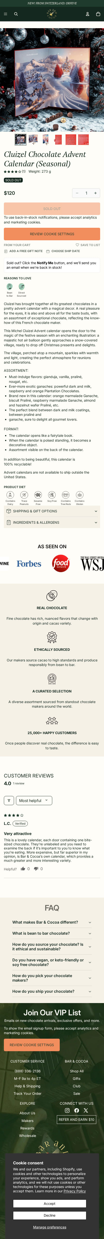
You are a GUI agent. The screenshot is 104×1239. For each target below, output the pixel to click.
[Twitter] (86, 1110)
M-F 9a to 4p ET (27, 1078)
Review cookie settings (52, 234)
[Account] (87, 14)
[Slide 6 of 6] (83, 139)
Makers (28, 1120)
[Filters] (9, 800)
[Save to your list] (77, 245)
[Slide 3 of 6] (45, 139)
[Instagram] (67, 1110)
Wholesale (27, 1136)
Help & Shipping (27, 1086)
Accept (49, 1203)
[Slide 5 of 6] (71, 139)
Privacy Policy (75, 1191)
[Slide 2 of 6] (33, 139)
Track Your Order (27, 1093)
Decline (49, 1215)
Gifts (77, 1078)
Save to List (90, 245)
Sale (76, 1093)
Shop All (76, 1071)
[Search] (16, 14)
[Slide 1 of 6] (20, 139)
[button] (13, 171)
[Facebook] (77, 1110)
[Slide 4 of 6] (58, 139)
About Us (27, 1113)
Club (77, 1086)
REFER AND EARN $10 (76, 1119)
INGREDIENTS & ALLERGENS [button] (36, 522)
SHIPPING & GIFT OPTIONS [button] (35, 511)
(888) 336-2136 (28, 1071)
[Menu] (5, 14)
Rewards (27, 1128)
